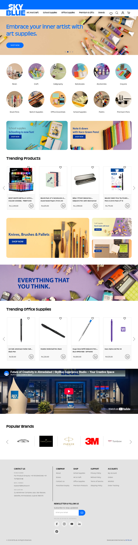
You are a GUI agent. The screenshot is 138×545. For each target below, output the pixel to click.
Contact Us (60, 481)
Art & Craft (77, 477)
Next (135, 188)
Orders (110, 477)
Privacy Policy (96, 473)
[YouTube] (72, 524)
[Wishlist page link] (111, 13)
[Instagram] (64, 524)
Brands (101, 12)
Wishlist (111, 481)
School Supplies (50, 12)
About (58, 473)
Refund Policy (96, 477)
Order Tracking (113, 485)
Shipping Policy (96, 485)
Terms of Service (97, 481)
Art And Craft (33, 12)
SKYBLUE (128, 540)
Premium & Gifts (86, 12)
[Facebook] (56, 524)
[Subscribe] (82, 513)
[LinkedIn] (79, 524)
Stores (58, 477)
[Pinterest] (56, 531)
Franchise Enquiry (62, 485)
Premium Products (80, 485)
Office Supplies (68, 12)
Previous (3, 188)
